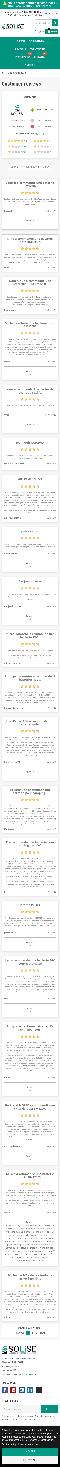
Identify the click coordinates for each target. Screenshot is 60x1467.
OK (51, 1409)
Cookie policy (9, 1444)
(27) (50, 141)
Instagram (22, 1390)
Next (43, 1333)
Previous (18, 1333)
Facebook (5, 1390)
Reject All (30, 1460)
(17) (25, 141)
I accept (30, 1451)
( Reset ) (40, 134)
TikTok (39, 1390)
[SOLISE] (13, 26)
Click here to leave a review (30, 167)
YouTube (13, 1390)
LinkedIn (30, 1390)
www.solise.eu (29, 1374)
